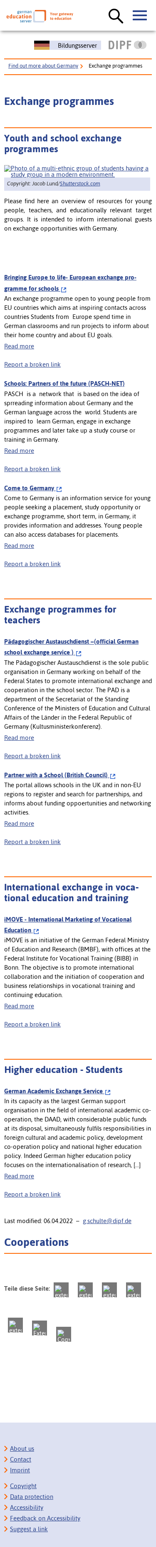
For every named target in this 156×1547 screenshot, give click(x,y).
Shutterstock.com (80, 183)
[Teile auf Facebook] (85, 1289)
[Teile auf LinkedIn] (15, 1325)
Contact (20, 1459)
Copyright (23, 1485)
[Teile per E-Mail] (39, 1328)
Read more (19, 346)
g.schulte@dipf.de (107, 1220)
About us (22, 1448)
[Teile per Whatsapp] (133, 1289)
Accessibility (26, 1507)
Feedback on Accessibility (45, 1518)
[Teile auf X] (109, 1289)
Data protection (31, 1496)
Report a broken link (32, 364)
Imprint (20, 1470)
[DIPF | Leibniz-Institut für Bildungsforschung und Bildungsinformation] (127, 44)
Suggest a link (29, 1528)
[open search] (116, 16)
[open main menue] (140, 15)
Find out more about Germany (43, 66)
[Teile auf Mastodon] (61, 1289)
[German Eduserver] (39, 16)
